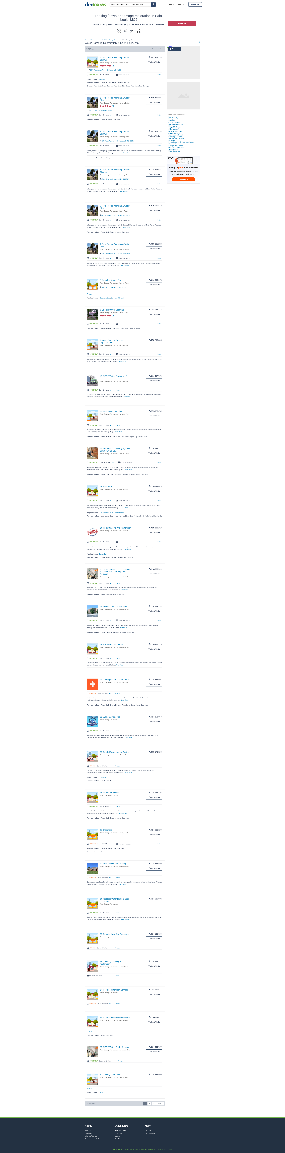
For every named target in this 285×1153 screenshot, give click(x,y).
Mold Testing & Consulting (127, 489)
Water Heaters (130, 63)
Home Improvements (125, 1020)
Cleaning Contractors (125, 833)
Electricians (172, 126)
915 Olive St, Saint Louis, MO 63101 (113, 287)
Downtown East (105, 298)
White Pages (119, 1133)
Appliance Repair (174, 128)
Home (86, 40)
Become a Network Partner (94, 1139)
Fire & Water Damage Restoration (111, 40)
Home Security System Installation (181, 142)
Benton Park (103, 554)
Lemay (101, 1092)
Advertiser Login (120, 1130)
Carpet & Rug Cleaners (126, 313)
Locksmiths (172, 117)
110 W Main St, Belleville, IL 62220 (102, 110)
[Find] (153, 4)
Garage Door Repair (176, 131)
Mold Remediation (124, 609)
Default (158, 49)
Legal (170, 1149)
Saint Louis (97, 40)
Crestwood (102, 777)
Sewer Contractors (125, 249)
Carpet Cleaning (174, 122)
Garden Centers (174, 144)
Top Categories (150, 1133)
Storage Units (173, 119)
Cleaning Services (175, 137)
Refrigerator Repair (175, 146)
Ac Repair (172, 140)
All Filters (91, 49)
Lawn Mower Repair (175, 135)
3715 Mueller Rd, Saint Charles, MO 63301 (115, 215)
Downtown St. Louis (117, 298)
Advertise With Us (91, 1136)
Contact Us (88, 1133)
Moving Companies (175, 124)
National (117, 1136)
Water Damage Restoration (109, 63)
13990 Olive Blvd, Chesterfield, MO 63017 (115, 179)
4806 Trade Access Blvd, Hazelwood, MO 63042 (117, 141)
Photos (159, 75)
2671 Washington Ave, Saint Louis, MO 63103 (105, 70)
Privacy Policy (117, 1149)
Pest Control (173, 129)
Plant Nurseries (174, 151)
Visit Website (155, 62)
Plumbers (122, 63)
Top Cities (148, 1130)
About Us (88, 1130)
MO (91, 40)
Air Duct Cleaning (124, 967)
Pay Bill (117, 1139)
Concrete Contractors (126, 454)
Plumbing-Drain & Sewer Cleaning (130, 103)
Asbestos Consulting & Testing (129, 755)
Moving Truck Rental (176, 138)
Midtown (102, 79)
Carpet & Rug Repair (125, 283)
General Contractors (176, 147)
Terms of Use (161, 1149)
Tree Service (173, 149)
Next (159, 1103)
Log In (171, 4)
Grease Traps (123, 211)
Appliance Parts (174, 133)
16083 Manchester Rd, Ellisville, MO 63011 (115, 253)
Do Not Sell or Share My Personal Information (140, 1149)
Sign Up (181, 4)
